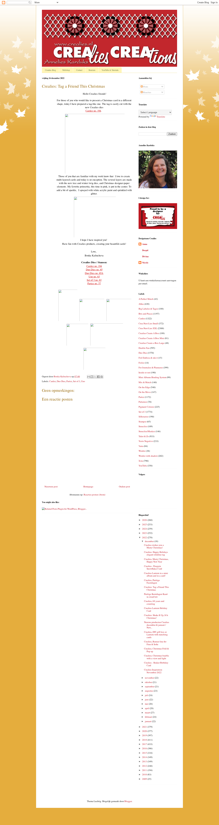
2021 (144, 726)
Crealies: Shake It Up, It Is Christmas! (156, 616)
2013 (144, 761)
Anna (144, 244)
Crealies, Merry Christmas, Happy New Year (156, 560)
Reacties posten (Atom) (94, 494)
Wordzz (142, 450)
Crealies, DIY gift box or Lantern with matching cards (156, 634)
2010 (144, 774)
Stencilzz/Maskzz (147, 431)
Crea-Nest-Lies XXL (148, 328)
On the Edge (144, 387)
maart (148, 712)
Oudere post (124, 486)
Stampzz (142, 421)
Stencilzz (143, 426)
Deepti (145, 250)
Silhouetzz (144, 416)
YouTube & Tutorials (110, 70)
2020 (144, 731)
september (150, 686)
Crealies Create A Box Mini (151, 338)
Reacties (147, 92)
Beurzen (92, 70)
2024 (144, 528)
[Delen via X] (95, 376)
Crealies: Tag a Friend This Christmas (156, 588)
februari (149, 716)
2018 (144, 739)
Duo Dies (61, 381)
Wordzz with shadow (148, 455)
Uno (83, 381)
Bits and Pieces (146, 313)
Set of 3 (76, 381)
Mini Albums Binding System (152, 377)
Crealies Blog (50, 70)
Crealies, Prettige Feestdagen (152, 581)
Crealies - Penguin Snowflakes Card (153, 567)
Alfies (141, 303)
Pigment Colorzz (146, 406)
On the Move (145, 392)
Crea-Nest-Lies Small (148, 323)
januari (148, 721)
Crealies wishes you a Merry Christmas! (154, 546)
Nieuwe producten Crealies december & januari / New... (156, 625)
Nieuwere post (51, 486)
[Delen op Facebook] (98, 376)
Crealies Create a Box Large (151, 343)
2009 (144, 778)
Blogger (128, 801)
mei (147, 703)
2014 (144, 757)
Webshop (66, 70)
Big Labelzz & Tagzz (148, 308)
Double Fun (144, 347)
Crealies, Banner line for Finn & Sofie (155, 643)
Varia (141, 446)
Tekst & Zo (144, 436)
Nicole (145, 262)
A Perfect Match (146, 298)
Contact (79, 70)
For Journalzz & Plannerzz (151, 367)
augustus (149, 690)
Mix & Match (145, 382)
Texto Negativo (146, 441)
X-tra (141, 460)
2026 (144, 519)
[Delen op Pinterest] (101, 376)
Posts (145, 86)
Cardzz (52, 381)
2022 (144, 537)
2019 (144, 735)
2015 (144, 752)
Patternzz (143, 401)
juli (147, 695)
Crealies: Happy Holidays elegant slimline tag (156, 553)
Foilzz (141, 362)
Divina (145, 256)
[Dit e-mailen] (88, 376)
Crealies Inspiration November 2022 (153, 671)
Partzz (69, 381)
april (147, 708)
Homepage (88, 486)
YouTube (143, 465)
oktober (149, 682)
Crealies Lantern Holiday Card (155, 609)
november (150, 677)
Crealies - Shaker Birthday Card (156, 664)
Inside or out (144, 372)
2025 (144, 524)
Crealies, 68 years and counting (154, 602)
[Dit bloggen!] (92, 376)
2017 (144, 744)
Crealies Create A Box (149, 333)
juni (147, 699)
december (149, 541)
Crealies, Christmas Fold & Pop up (156, 650)
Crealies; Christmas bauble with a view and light (156, 657)
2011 (144, 770)
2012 (144, 765)
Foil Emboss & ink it (148, 357)
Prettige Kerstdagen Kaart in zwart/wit (156, 595)
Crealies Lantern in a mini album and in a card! (156, 574)
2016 (144, 748)
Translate (161, 116)
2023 (144, 533)
